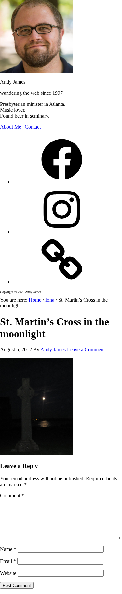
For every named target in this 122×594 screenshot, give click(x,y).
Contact (33, 127)
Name (8, 549)
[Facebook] (62, 182)
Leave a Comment (86, 349)
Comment (12, 495)
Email (8, 561)
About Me (10, 127)
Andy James (12, 82)
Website (8, 573)
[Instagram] (62, 232)
